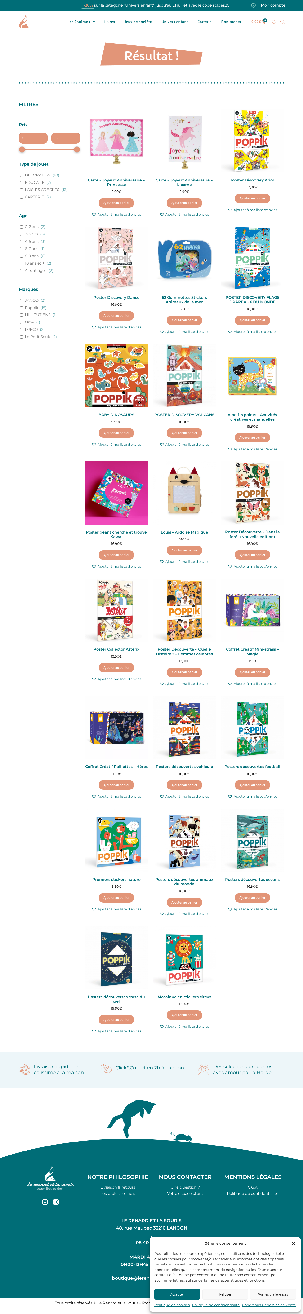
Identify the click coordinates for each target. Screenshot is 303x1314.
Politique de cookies (172, 1305)
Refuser (225, 1294)
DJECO (31, 329)
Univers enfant (174, 22)
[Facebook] (45, 1202)
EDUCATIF (34, 182)
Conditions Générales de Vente (269, 1305)
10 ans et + (35, 263)
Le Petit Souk (37, 337)
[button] (293, 1243)
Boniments (231, 22)
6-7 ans (31, 249)
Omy (29, 322)
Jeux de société (138, 22)
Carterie (204, 22)
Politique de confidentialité (216, 1305)
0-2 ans (32, 227)
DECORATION (38, 175)
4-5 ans (32, 241)
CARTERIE (34, 197)
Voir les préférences (273, 1294)
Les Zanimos (78, 22)
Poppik (31, 307)
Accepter (177, 1294)
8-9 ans (32, 256)
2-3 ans (31, 234)
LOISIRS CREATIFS (42, 189)
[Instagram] (56, 1202)
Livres (109, 22)
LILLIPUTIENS (38, 315)
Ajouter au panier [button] (116, 203)
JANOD (32, 300)
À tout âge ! (36, 270)
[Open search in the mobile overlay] (282, 22)
